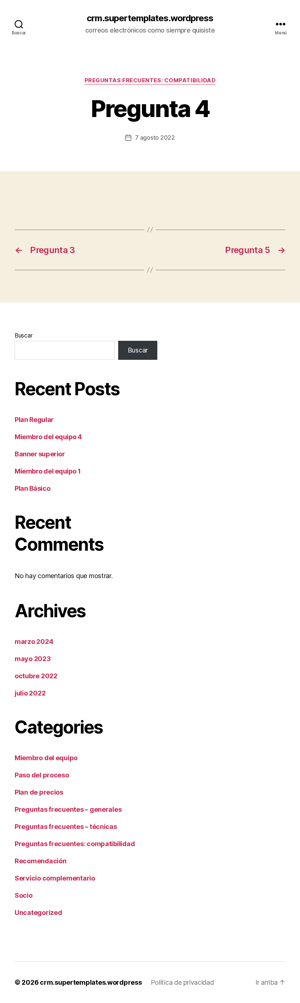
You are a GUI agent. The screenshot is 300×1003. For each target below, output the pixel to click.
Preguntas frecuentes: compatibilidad (150, 80)
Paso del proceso (42, 775)
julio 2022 (30, 693)
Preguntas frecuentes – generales (68, 809)
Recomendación (41, 861)
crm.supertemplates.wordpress (150, 18)
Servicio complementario (55, 878)
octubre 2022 (36, 676)
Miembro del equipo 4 (48, 437)
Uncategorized (38, 912)
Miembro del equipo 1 (48, 471)
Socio (24, 895)
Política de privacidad (182, 982)
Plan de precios (39, 792)
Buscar (23, 335)
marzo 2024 (34, 641)
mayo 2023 (33, 659)
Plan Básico (32, 488)
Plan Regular (34, 419)
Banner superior (40, 454)
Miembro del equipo (46, 758)
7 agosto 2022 (155, 137)
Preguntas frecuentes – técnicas (66, 826)
